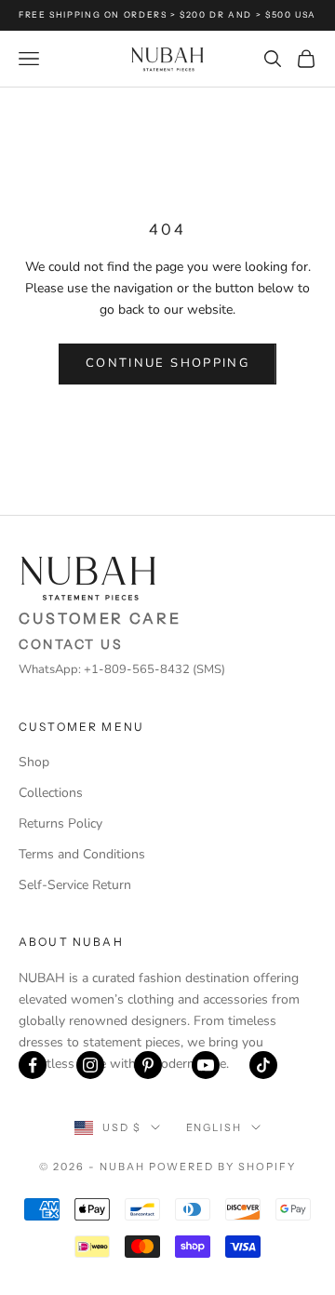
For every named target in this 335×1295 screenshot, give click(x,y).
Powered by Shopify (223, 1166)
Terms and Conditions (82, 854)
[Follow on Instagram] (90, 1065)
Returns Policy (60, 823)
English (214, 1127)
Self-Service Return (75, 885)
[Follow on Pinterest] (148, 1065)
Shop (34, 762)
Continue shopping (167, 363)
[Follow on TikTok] (263, 1065)
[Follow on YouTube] (205, 1065)
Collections (51, 793)
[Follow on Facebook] (32, 1065)
